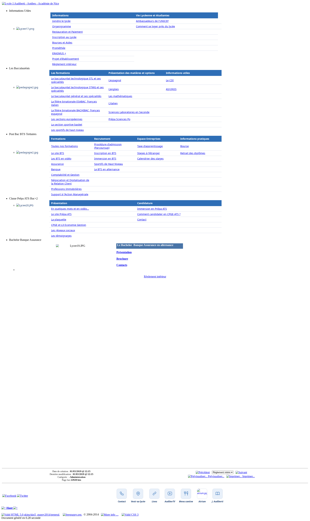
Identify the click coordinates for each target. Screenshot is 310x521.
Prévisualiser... (215, 476)
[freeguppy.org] (72, 514)
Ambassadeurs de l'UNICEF (152, 21)
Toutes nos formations (64, 146)
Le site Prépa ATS (61, 214)
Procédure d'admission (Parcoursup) (108, 146)
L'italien (113, 103)
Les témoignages (61, 235)
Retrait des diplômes (192, 153)
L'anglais (114, 89)
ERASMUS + (59, 53)
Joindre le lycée (61, 21)
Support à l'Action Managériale (69, 194)
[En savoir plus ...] (110, 514)
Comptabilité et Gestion (65, 174)
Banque (55, 169)
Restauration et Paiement (67, 31)
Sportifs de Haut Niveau (108, 164)
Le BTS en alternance (106, 169)
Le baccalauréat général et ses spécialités (76, 96)
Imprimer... (248, 476)
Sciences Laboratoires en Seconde (129, 112)
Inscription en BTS (105, 153)
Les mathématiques (120, 96)
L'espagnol (115, 80)
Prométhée (58, 48)
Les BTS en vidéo (61, 158)
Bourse (184, 146)
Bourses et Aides (62, 42)
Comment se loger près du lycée (155, 26)
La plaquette (58, 219)
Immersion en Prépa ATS (152, 208)
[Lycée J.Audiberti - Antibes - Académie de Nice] (30, 3)
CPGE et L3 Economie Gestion (68, 225)
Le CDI (170, 80)
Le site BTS (57, 153)
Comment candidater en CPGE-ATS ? (158, 214)
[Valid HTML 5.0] (30, 514)
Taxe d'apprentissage (150, 146)
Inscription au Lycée (64, 37)
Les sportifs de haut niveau (67, 130)
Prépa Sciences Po (119, 119)
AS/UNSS (171, 89)
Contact (141, 219)
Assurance (57, 164)
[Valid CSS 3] (130, 514)
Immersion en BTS (105, 158)
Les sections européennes (66, 119)
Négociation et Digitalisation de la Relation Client (70, 181)
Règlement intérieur (64, 64)
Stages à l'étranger (148, 153)
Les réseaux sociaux (63, 230)
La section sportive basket (66, 124)
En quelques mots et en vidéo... (70, 208)
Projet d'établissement (65, 58)
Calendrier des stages (150, 158)
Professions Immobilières (66, 189)
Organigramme (61, 26)
